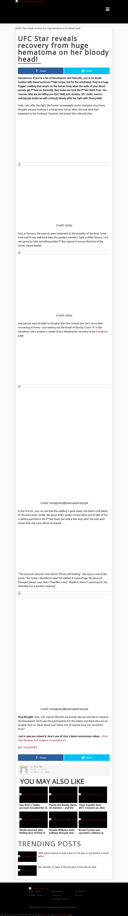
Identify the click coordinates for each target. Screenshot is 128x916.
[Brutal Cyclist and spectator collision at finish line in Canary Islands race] (93, 820)
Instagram (102, 331)
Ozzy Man (38, 767)
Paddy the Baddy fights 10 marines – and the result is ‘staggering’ (63, 808)
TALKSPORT (30, 747)
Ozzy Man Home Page (36, 893)
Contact (80, 891)
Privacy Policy (45, 914)
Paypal (79, 895)
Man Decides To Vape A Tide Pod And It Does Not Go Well (67, 866)
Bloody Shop (60, 899)
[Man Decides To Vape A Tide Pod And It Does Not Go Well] (27, 870)
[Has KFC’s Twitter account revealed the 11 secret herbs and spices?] (33, 795)
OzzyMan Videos (57, 893)
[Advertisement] (64, 140)
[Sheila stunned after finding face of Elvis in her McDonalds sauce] (33, 820)
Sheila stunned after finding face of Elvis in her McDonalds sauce (32, 833)
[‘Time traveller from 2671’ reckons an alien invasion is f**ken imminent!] (93, 795)
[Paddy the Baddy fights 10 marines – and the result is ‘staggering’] (63, 795)
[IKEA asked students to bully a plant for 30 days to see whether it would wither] (27, 857)
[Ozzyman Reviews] (39, 889)
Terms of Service (61, 914)
